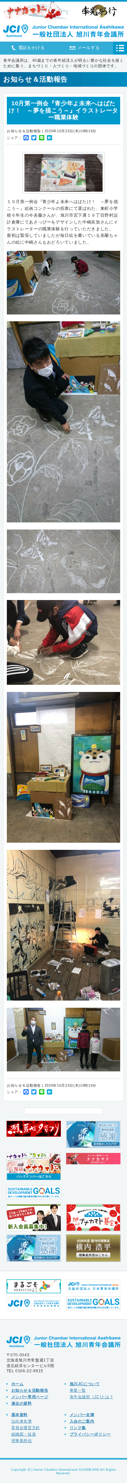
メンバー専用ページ (30, 1397)
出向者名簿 (21, 1421)
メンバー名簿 (82, 1415)
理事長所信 (21, 1440)
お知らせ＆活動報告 (30, 1390)
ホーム (17, 1384)
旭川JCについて (85, 1384)
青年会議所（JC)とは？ (92, 1397)
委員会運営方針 (25, 1427)
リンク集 (78, 1427)
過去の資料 (21, 1403)
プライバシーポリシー (90, 1434)
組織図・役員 (23, 1434)
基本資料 (19, 1415)
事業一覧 (78, 1390)
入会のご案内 (82, 1421)
